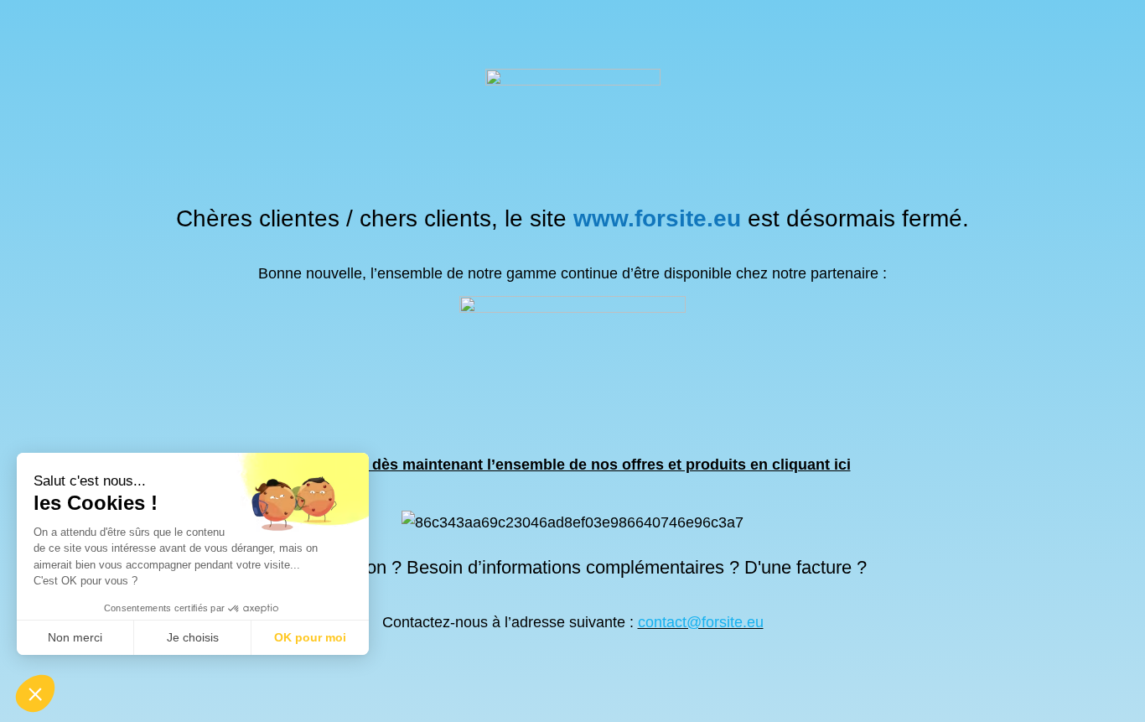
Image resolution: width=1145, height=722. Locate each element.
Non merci (75, 637)
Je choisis (193, 637)
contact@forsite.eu (701, 622)
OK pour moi (310, 637)
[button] (35, 693)
